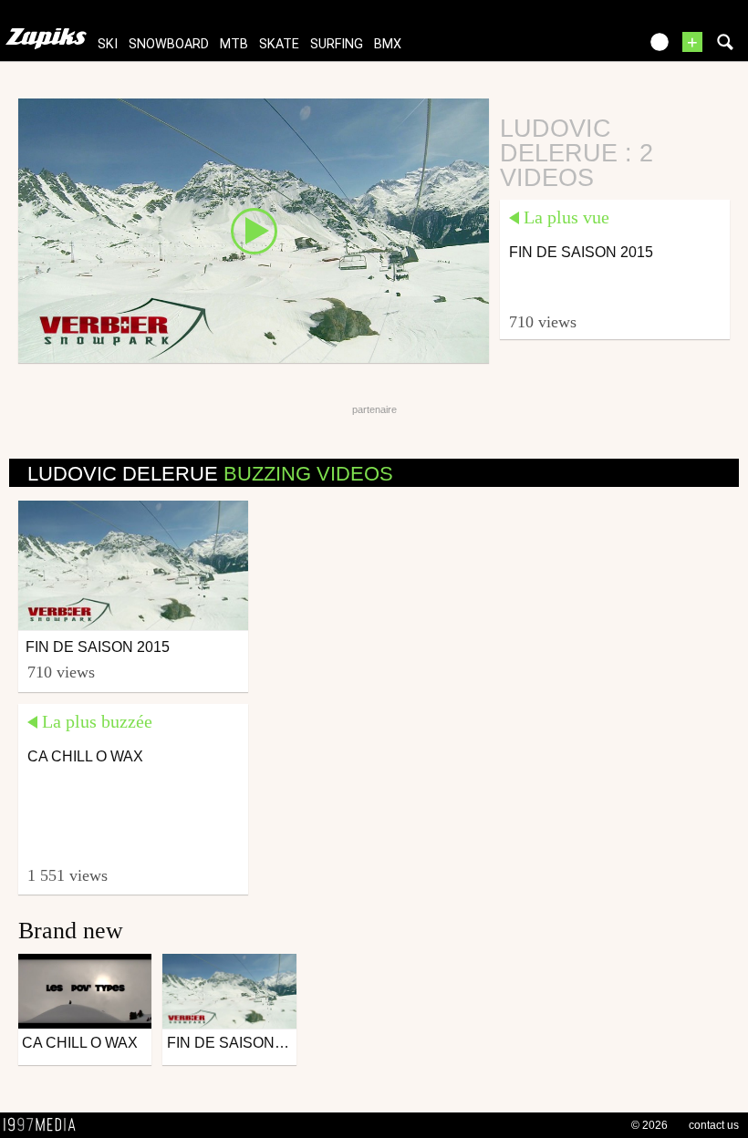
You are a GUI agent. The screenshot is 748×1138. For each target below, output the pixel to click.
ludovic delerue (210, 473)
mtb (234, 44)
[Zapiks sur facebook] (586, 48)
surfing (336, 44)
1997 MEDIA (44, 1125)
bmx (387, 44)
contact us (714, 1125)
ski (108, 44)
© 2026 (649, 1125)
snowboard (169, 44)
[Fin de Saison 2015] (253, 229)
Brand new (70, 930)
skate (279, 44)
